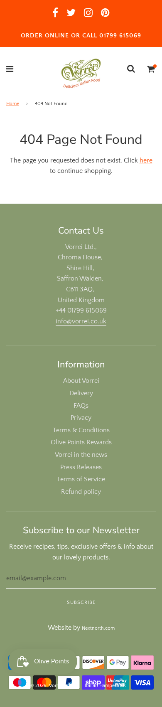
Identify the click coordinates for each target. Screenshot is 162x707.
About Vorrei (81, 380)
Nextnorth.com (98, 628)
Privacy (81, 417)
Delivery (81, 393)
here (146, 160)
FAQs (81, 405)
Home (12, 103)
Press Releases (81, 467)
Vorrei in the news (81, 454)
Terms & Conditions (81, 430)
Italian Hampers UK (105, 685)
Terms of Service (81, 479)
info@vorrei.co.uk (81, 321)
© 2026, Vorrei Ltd (50, 685)
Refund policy (81, 491)
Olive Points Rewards (81, 442)
